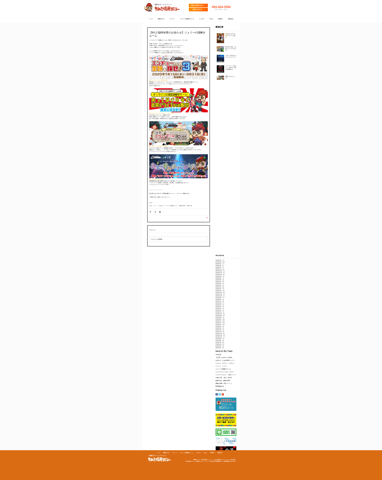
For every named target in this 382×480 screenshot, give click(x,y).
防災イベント (228, 383)
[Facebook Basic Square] (217, 394)
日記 (150, 205)
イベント (155, 205)
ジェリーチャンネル (221, 372)
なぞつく (225, 363)
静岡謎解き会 (219, 386)
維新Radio (218, 380)
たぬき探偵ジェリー (228, 360)
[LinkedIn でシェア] (160, 212)
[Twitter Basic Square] (220, 394)
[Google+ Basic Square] (223, 394)
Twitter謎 (218, 354)
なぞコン (232, 363)
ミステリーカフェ (221, 375)
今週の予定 (189, 205)
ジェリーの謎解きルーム (171, 205)
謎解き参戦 (226, 380)
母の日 (230, 377)
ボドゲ (231, 372)
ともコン (218, 363)
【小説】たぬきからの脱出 (223, 357)
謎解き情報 (182, 205)
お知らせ (161, 205)
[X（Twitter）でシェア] (155, 212)
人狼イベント (232, 375)
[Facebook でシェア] (150, 212)
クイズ (224, 366)
